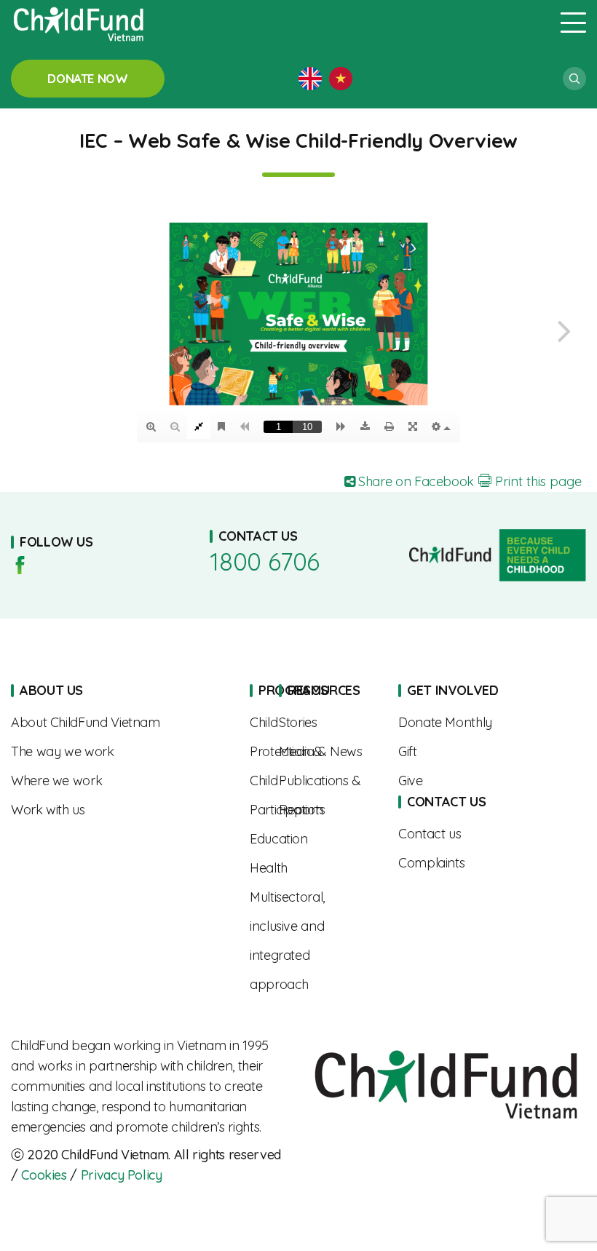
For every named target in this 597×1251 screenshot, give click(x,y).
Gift (477, 751)
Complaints (477, 863)
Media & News (327, 751)
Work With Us (119, 810)
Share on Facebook (414, 481)
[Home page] (276, 22)
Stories (327, 722)
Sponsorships (477, 722)
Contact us (477, 834)
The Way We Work (119, 751)
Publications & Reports (327, 795)
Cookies (43, 1175)
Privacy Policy (121, 1175)
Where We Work (119, 780)
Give (477, 780)
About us (119, 722)
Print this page (536, 481)
